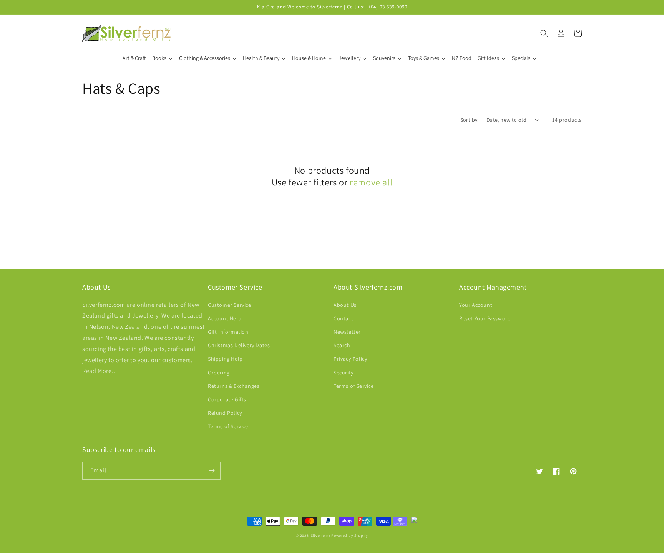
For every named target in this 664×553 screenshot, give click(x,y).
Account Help (224, 318)
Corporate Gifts (227, 399)
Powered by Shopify (349, 535)
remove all (371, 182)
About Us (345, 304)
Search (342, 345)
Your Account (475, 304)
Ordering (219, 372)
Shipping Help (225, 358)
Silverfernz (320, 535)
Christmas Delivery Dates (239, 345)
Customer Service (229, 304)
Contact (343, 318)
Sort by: (469, 119)
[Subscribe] (211, 471)
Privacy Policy (350, 358)
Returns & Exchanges (233, 385)
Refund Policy (225, 412)
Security (344, 372)
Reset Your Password (485, 318)
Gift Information (228, 331)
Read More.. (98, 371)
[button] (544, 33)
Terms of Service (228, 426)
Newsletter (347, 331)
